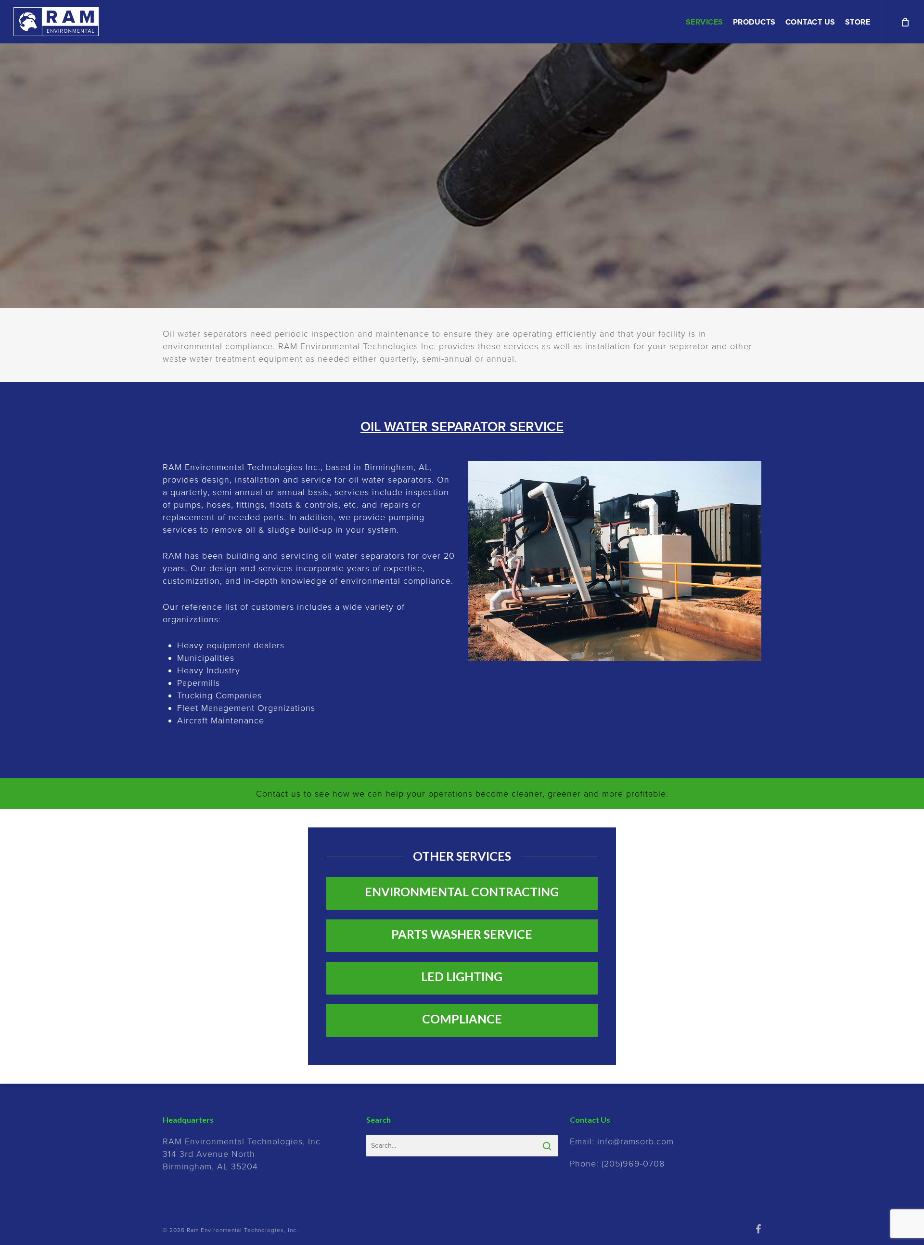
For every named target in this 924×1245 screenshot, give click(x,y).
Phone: (617, 1163)
